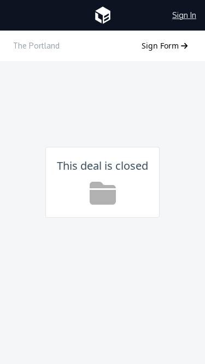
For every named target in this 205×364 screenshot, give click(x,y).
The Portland (36, 45)
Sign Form (161, 45)
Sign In (184, 15)
